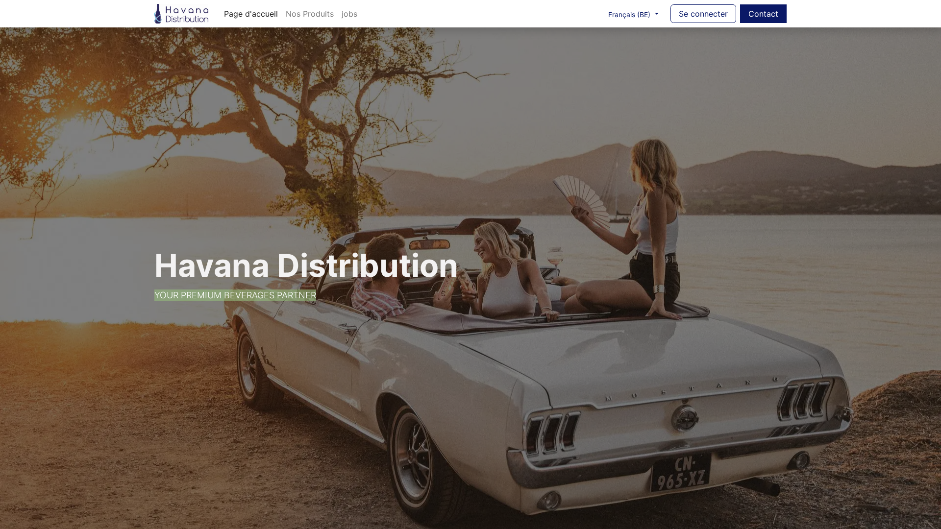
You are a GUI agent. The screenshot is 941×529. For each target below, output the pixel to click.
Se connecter (703, 14)
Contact (763, 14)
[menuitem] (251, 14)
